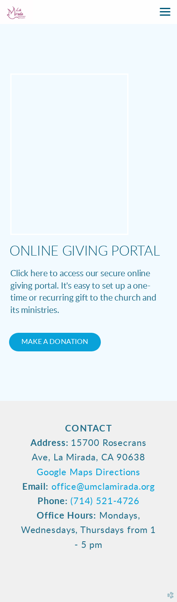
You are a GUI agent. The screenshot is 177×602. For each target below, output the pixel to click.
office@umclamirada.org (103, 486)
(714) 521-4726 (105, 501)
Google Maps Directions (88, 472)
